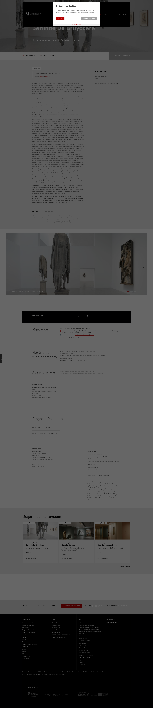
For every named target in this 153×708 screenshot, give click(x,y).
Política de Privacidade (76, 24)
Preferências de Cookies (89, 18)
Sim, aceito (60, 18)
